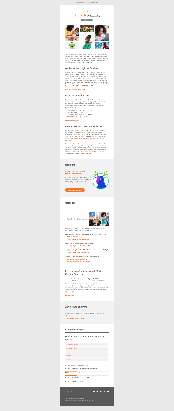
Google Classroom (72, 344)
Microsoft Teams (71, 348)
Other (68, 359)
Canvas (68, 355)
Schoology (69, 352)
